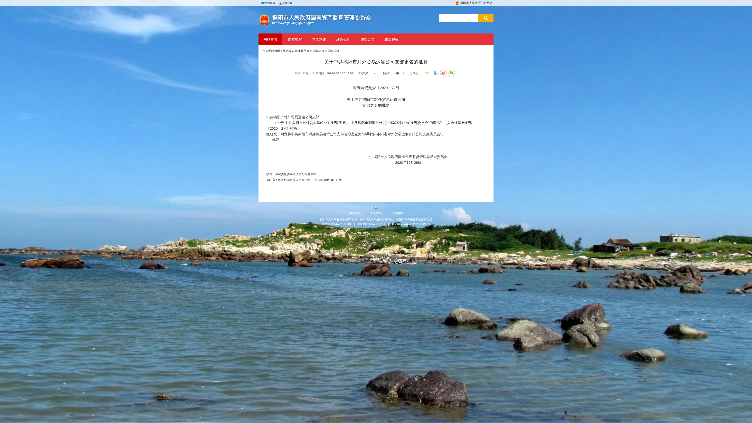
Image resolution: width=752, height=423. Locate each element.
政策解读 (391, 39)
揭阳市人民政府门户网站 (476, 3)
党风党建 (319, 39)
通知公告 (368, 39)
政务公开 (343, 39)
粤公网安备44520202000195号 (411, 224)
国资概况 (295, 39)
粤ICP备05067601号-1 (371, 224)
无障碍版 (287, 3)
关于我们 (376, 213)
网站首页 (270, 39)
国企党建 (334, 50)
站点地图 (397, 213)
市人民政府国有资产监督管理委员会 (285, 50)
